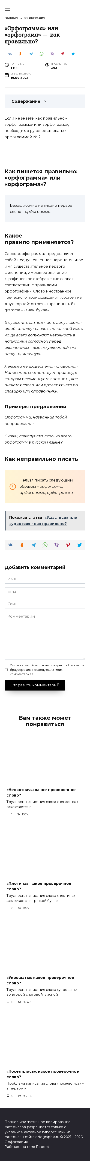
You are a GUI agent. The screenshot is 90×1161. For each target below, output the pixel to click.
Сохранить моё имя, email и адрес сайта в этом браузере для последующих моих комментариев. (47, 670)
